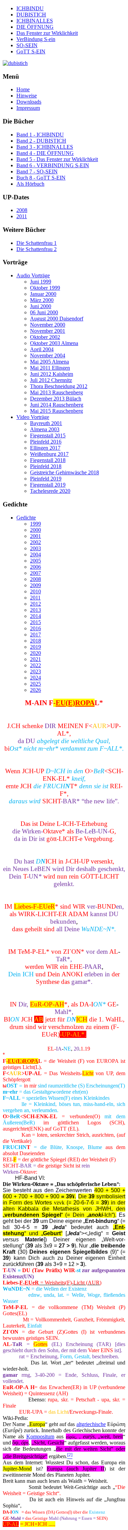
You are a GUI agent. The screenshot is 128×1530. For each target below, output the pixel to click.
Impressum (28, 108)
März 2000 (42, 300)
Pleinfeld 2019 (45, 479)
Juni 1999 (40, 282)
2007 (35, 573)
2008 (21, 210)
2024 (35, 678)
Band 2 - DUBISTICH (41, 141)
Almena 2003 (44, 429)
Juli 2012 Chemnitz (51, 380)
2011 (21, 216)
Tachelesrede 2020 (50, 491)
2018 (35, 641)
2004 (35, 554)
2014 (35, 616)
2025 (35, 684)
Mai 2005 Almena (49, 362)
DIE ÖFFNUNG (35, 27)
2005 (35, 561)
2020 (35, 653)
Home (23, 89)
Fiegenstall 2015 (48, 435)
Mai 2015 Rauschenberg (56, 411)
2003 (35, 548)
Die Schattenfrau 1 (36, 243)
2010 (35, 591)
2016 (35, 628)
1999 (35, 524)
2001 (35, 536)
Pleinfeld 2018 (45, 466)
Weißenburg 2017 (49, 454)
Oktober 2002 (45, 337)
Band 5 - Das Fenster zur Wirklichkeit (57, 159)
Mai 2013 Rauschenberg (56, 392)
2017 (35, 634)
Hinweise (26, 95)
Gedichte (26, 517)
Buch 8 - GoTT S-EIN (41, 178)
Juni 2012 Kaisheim (51, 374)
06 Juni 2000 (44, 312)
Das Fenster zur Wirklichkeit (47, 33)
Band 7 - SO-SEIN (37, 171)
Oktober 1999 (45, 288)
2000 (35, 530)
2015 (35, 622)
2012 (35, 604)
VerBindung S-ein (35, 39)
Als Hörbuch (30, 184)
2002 (35, 542)
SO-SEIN (27, 45)
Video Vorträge (32, 417)
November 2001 (47, 331)
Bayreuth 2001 (46, 423)
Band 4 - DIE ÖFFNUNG (45, 153)
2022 (35, 665)
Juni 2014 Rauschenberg (56, 405)
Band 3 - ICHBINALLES (44, 147)
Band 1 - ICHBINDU (40, 134)
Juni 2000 (40, 306)
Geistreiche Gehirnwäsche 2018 (64, 472)
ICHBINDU (30, 8)
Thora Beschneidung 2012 (58, 386)
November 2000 (47, 325)
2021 (35, 659)
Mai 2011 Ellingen (50, 368)
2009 (35, 585)
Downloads (28, 102)
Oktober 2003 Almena (54, 343)
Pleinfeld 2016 (45, 442)
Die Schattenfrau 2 (36, 249)
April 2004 (42, 349)
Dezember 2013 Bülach (55, 398)
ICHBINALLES (34, 21)
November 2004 (47, 355)
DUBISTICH (31, 14)
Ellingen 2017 (45, 448)
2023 (35, 671)
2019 (35, 647)
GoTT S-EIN (30, 51)
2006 (35, 567)
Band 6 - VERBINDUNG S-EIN (52, 165)
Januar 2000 (43, 294)
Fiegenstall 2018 (48, 460)
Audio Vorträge (33, 275)
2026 (35, 690)
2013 (35, 610)
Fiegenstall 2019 (48, 485)
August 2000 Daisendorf (56, 318)
